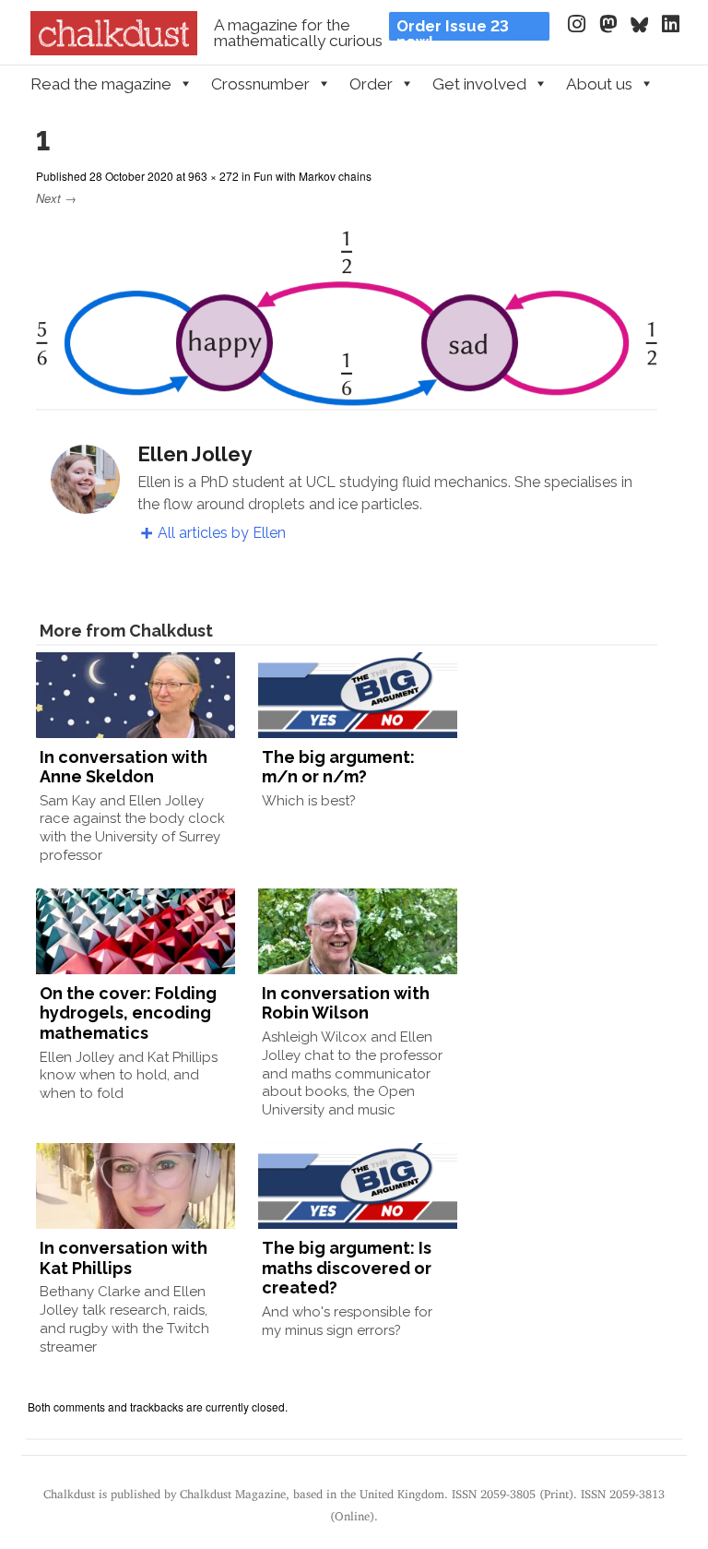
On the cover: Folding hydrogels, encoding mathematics (128, 1013)
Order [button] (371, 84)
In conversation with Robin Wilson (346, 1003)
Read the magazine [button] (100, 84)
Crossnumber (260, 84)
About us (599, 84)
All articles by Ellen (222, 533)
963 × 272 (213, 176)
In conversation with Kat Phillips (123, 1258)
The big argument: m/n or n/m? (338, 767)
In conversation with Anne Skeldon (123, 767)
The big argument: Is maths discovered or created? (346, 1267)
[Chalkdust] (113, 50)
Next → (56, 198)
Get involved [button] (479, 84)
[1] (346, 397)
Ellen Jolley (194, 454)
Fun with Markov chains (313, 176)
